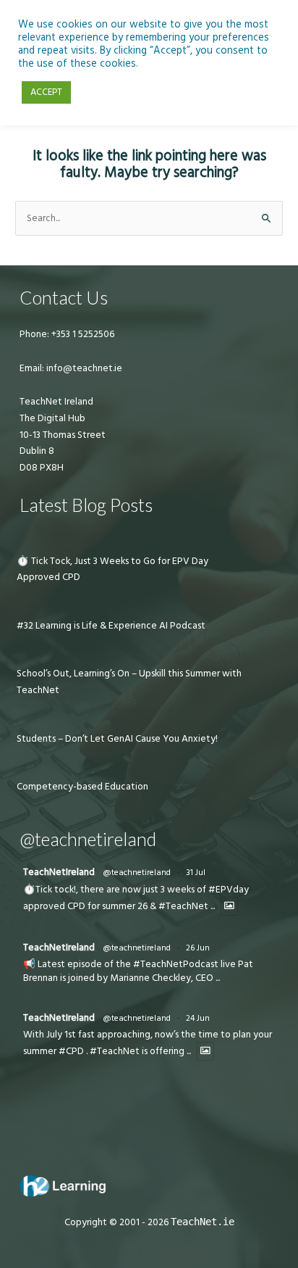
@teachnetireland (137, 872)
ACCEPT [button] (46, 92)
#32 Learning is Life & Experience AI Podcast (111, 625)
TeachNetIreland (59, 872)
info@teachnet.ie (83, 368)
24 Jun (198, 1018)
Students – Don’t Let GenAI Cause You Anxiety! (117, 738)
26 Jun (198, 948)
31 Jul (195, 872)
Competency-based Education (82, 786)
